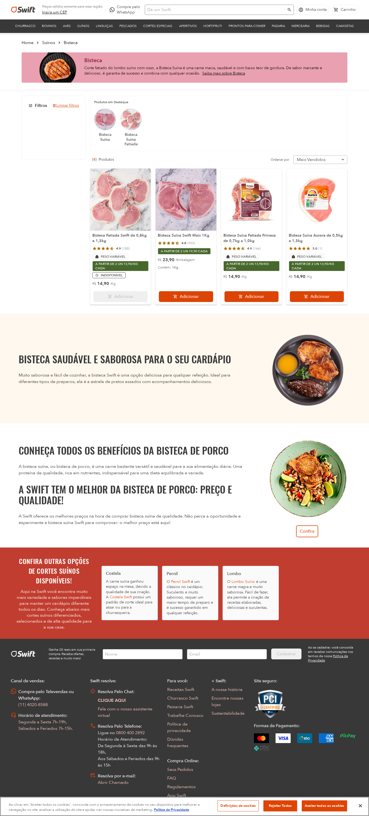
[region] (184, 806)
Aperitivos (188, 26)
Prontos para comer (247, 26)
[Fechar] (360, 806)
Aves (67, 26)
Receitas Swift (180, 690)
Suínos (83, 26)
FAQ (171, 778)
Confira (307, 531)
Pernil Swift (180, 581)
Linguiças (104, 26)
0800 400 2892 (130, 733)
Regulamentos (181, 787)
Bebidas (323, 26)
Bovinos (49, 26)
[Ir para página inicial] (23, 9)
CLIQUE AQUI (112, 700)
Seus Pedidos (180, 770)
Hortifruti (212, 26)
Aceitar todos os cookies (324, 805)
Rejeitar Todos (280, 805)
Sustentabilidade (228, 713)
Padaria (278, 26)
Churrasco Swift (182, 698)
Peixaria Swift (180, 707)
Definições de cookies (238, 805)
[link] (54, 12)
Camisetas (345, 26)
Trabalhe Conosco (185, 715)
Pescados (128, 26)
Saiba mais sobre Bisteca (223, 73)
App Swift (176, 795)
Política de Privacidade (171, 810)
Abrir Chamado (113, 782)
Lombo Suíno (243, 581)
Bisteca (71, 43)
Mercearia (300, 26)
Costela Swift (121, 597)
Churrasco (25, 26)
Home (27, 43)
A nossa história (227, 690)
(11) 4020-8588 (33, 705)
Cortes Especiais (157, 26)
